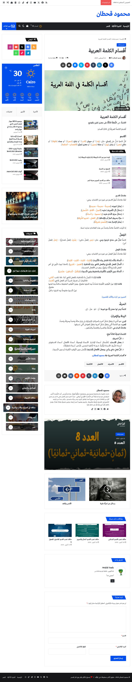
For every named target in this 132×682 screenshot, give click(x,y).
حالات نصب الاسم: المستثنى (117, 539)
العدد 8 (119, 443)
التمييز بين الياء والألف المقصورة (114, 297)
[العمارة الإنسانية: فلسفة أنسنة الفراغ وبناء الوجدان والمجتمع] (31, 140)
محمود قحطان (117, 58)
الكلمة (88, 364)
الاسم (121, 364)
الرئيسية (126, 26)
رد (112, 581)
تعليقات (9, 112)
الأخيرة (35, 112)
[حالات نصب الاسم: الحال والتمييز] (87, 530)
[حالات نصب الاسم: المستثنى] (114, 530)
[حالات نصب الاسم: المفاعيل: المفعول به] (60, 530)
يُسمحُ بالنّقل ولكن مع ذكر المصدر (80, 677)
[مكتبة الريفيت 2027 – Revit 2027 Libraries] (31, 152)
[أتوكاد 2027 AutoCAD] (31, 175)
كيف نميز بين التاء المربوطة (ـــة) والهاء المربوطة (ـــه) (94, 157)
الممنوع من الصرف (104, 169)
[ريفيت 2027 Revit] (31, 164)
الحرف (110, 364)
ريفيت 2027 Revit (16, 160)
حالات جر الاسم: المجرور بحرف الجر (99, 180)
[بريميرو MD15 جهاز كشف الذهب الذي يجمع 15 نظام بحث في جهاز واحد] (31, 125)
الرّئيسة (122, 39)
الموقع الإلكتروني (81, 647)
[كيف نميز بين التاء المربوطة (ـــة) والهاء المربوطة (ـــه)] (119, 160)
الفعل (99, 364)
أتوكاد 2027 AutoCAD (14, 172)
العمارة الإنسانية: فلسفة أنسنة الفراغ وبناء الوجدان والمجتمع (14, 139)
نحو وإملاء (115, 39)
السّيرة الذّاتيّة (116, 26)
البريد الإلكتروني (121, 647)
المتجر (108, 26)
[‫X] (101, 409)
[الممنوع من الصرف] (119, 172)
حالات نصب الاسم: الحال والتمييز (88, 539)
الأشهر (22, 112)
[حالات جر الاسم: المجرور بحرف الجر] (119, 184)
